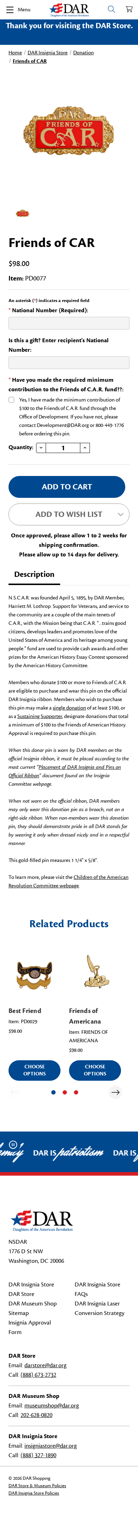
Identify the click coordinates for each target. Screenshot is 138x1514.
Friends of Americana (85, 1016)
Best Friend (24, 1011)
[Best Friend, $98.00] (34, 975)
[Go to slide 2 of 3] (65, 1092)
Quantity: (20, 447)
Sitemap (18, 1313)
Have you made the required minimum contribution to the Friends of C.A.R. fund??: (65, 384)
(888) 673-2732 (38, 1375)
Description (34, 574)
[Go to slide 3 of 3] (76, 1092)
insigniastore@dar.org (50, 1446)
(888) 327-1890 (38, 1455)
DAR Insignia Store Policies (33, 1493)
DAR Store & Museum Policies (37, 1486)
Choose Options (34, 1070)
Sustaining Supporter (39, 716)
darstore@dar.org (45, 1365)
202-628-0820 (36, 1415)
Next (115, 1092)
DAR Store (21, 1294)
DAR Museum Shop (32, 1304)
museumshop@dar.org (51, 1406)
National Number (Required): (48, 310)
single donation (69, 708)
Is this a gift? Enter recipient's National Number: (58, 345)
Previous (14, 1092)
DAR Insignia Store (31, 1285)
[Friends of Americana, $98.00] (95, 975)
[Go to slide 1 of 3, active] (53, 1092)
